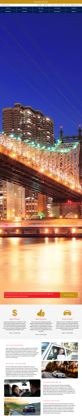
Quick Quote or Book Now (41, 2)
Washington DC (57, 11)
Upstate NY (24, 11)
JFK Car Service (5, 5)
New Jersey (40, 8)
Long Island (73, 8)
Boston (40, 11)
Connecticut (24, 8)
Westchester (8, 11)
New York (8, 8)
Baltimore (74, 11)
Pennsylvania (57, 8)
